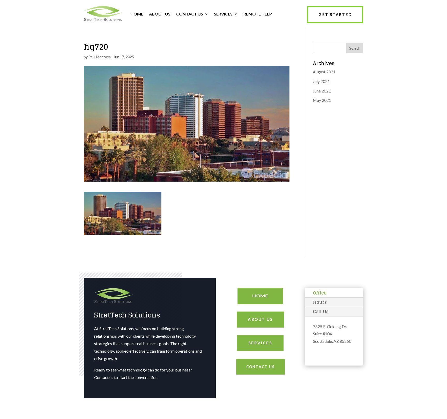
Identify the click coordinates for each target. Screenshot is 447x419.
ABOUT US (159, 13)
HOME (136, 13)
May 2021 (322, 100)
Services (260, 342)
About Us (260, 319)
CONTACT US (189, 13)
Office (319, 293)
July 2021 (321, 81)
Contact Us (260, 366)
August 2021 (324, 71)
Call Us (321, 311)
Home (260, 295)
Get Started (335, 14)
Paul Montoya (99, 57)
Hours (320, 302)
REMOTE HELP (257, 13)
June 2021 (322, 90)
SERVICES (223, 13)
